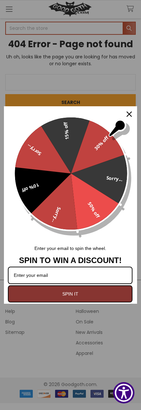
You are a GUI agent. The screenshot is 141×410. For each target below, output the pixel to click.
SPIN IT (70, 294)
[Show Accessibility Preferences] (123, 392)
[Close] (129, 114)
